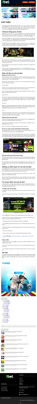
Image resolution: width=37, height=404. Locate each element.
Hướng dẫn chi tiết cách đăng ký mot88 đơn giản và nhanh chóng (15, 360)
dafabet (7, 305)
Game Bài (21, 381)
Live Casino (21, 380)
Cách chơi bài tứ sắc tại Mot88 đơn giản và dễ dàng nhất (14, 348)
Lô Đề (20, 382)
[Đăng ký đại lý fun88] (9, 9)
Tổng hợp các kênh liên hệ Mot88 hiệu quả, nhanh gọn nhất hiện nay (16, 364)
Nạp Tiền (12, 5)
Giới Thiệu (22, 400)
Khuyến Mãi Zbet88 (4, 390)
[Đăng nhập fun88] (27, 15)
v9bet (7, 319)
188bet (8, 316)
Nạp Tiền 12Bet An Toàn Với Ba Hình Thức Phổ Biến (13, 331)
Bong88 (8, 303)
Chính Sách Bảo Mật (28, 400)
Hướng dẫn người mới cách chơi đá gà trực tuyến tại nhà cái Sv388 (16, 335)
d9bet (8, 309)
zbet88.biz (9, 397)
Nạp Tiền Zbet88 (4, 388)
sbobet (7, 320)
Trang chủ (4, 5)
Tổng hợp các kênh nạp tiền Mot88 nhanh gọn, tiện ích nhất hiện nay (16, 368)
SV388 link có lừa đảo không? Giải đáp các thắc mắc (13, 339)
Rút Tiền (16, 5)
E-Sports (20, 379)
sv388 (6, 322)
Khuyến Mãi (21, 5)
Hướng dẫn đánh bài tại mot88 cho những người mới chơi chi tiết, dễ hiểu (17, 356)
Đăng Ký (8, 5)
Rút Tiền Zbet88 (4, 389)
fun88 (7, 313)
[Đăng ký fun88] (18, 278)
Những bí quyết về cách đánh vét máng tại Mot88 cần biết (14, 352)
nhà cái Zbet (22, 69)
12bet (7, 306)
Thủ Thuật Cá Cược (27, 5)
